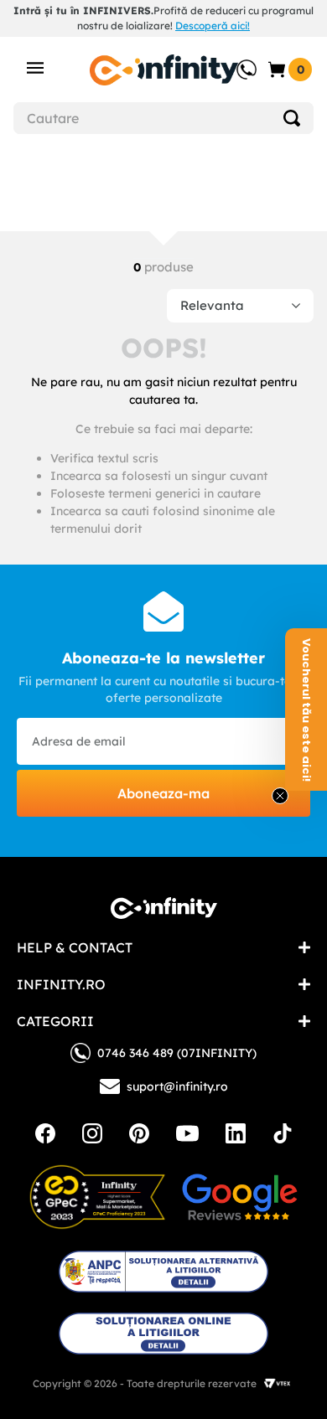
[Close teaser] (280, 795)
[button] (306, 709)
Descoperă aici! (212, 25)
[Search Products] (292, 118)
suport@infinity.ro (177, 1086)
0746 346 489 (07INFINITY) (177, 1052)
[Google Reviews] (239, 1197)
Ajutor (234, 61)
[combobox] (163, 118)
